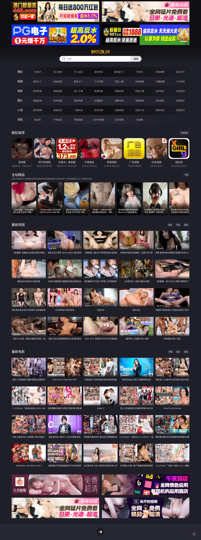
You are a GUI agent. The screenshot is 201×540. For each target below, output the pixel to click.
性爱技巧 (180, 110)
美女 (170, 224)
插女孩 (37, 119)
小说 (20, 110)
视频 (20, 81)
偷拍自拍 (57, 91)
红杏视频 (119, 119)
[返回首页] (194, 534)
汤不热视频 (98, 119)
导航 (20, 119)
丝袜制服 (139, 81)
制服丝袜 (119, 91)
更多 (186, 224)
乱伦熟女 (160, 91)
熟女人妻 (119, 81)
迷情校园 (119, 110)
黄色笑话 (160, 110)
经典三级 (139, 91)
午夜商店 (57, 119)
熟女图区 (160, 100)
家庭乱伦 (57, 110)
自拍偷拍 (57, 81)
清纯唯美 (139, 100)
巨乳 (178, 224)
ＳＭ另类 (180, 81)
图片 (20, 100)
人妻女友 (78, 110)
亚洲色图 (57, 100)
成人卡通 (78, 91)
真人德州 (57, 71)
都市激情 (37, 110)
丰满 (170, 351)
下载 (186, 174)
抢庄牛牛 (180, 71)
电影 (20, 91)
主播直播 (160, 81)
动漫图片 (98, 100)
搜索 (136, 58)
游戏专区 (98, 71)
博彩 (20, 72)
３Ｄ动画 (98, 81)
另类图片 (180, 100)
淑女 (178, 351)
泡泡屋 (139, 119)
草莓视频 (78, 119)
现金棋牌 (160, 71)
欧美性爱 (98, 91)
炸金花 (139, 71)
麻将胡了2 (119, 71)
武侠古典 (98, 110)
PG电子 (37, 71)
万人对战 (78, 71)
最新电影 (18, 351)
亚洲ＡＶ (37, 81)
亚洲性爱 (37, 91)
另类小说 (139, 110)
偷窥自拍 (37, 100)
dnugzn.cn (100, 52)
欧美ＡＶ (78, 81)
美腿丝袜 (119, 100)
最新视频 (18, 224)
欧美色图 (78, 100)
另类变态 (180, 91)
